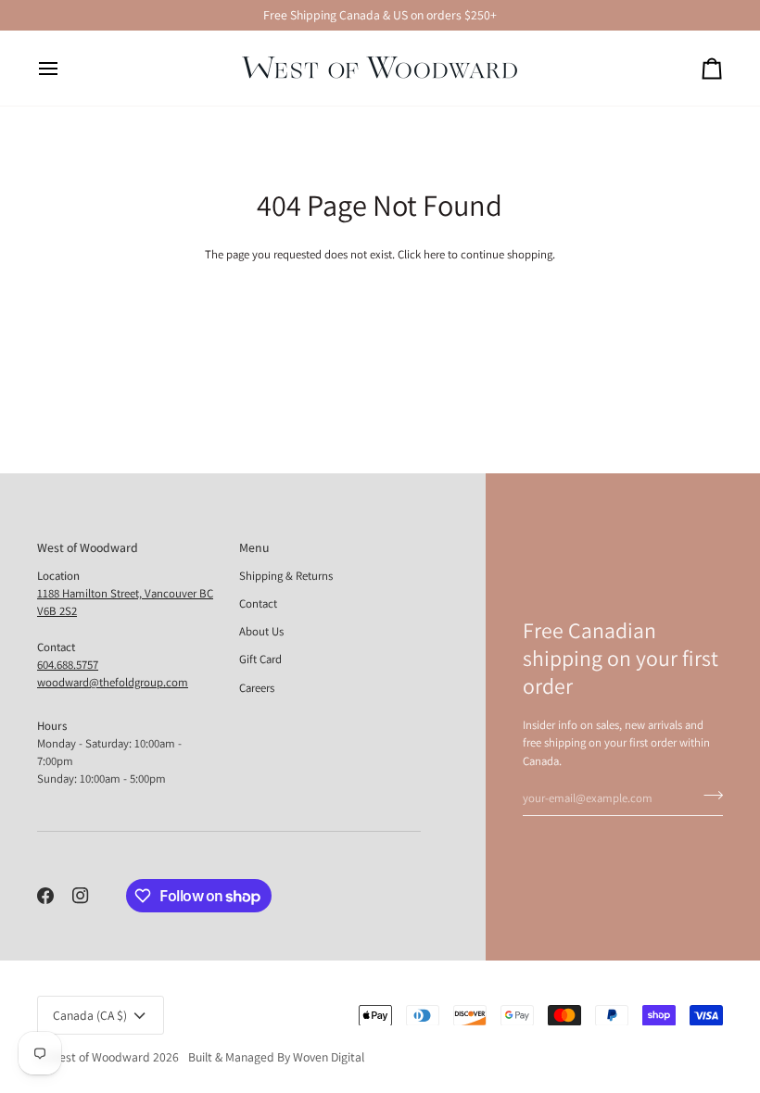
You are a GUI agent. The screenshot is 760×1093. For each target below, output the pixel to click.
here (434, 254)
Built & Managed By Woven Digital (276, 1057)
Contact (258, 603)
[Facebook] (45, 895)
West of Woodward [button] (87, 547)
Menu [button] (254, 547)
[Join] (707, 795)
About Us (261, 631)
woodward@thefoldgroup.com (112, 682)
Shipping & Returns (286, 576)
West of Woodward (99, 1057)
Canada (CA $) (90, 1015)
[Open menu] (65, 68)
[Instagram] (80, 895)
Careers (256, 688)
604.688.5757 (67, 664)
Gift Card (260, 659)
